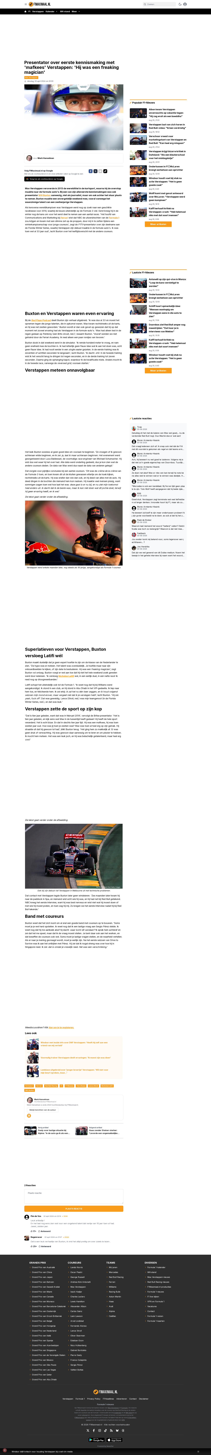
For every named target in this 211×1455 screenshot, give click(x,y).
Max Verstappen (31, 77)
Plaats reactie (73, 1208)
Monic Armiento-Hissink (148, 440)
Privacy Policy (93, 1399)
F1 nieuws (69, 1086)
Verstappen (38, 11)
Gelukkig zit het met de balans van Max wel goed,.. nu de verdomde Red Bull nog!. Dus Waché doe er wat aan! (158, 434)
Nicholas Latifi (66, 676)
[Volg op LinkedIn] (29, 1116)
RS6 (139, 493)
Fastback (141, 533)
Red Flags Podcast (41, 320)
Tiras (139, 427)
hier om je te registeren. (61, 1027)
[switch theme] (180, 4)
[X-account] (87, 1430)
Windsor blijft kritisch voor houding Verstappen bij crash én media (42, 1451)
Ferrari (64, 217)
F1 (29, 11)
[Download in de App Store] (114, 1439)
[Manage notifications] (5, 1450)
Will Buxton (44, 195)
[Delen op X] (95, 171)
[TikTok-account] (105, 1430)
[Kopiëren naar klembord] (105, 171)
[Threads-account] (123, 1430)
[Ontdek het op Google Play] (96, 1439)
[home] (25, 11)
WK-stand (65, 11)
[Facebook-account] (93, 1430)
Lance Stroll (93, 1086)
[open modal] (185, 4)
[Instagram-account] (99, 1430)
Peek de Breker (144, 520)
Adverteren (121, 1399)
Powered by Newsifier (105, 1446)
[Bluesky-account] (117, 1430)
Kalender (50, 11)
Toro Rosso (81, 1086)
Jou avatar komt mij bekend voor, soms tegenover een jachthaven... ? (158, 540)
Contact (133, 1399)
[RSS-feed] (111, 1430)
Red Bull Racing (51, 1086)
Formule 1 (114, 217)
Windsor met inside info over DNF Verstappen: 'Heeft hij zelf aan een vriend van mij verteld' (74, 1044)
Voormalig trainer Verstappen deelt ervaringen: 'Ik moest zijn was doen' (76, 1057)
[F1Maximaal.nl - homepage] (40, 4)
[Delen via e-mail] (100, 171)
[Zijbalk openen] (25, 4)
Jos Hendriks (143, 547)
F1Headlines (108, 1399)
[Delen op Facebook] (91, 171)
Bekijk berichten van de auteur (43, 1110)
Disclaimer (143, 1399)
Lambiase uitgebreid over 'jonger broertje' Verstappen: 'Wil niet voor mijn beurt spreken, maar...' (74, 1071)
